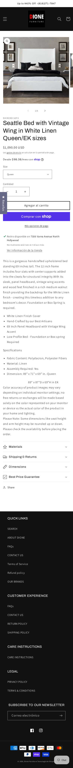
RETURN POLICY (17, 623)
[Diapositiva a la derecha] (45, 111)
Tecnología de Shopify (46, 761)
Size (5, 166)
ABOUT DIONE (16, 537)
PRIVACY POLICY (17, 682)
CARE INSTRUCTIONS (20, 657)
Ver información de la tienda (24, 250)
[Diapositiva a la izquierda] (28, 111)
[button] (5, 19)
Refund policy (16, 573)
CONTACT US (15, 555)
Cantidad (8, 184)
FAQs (10, 546)
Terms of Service (17, 564)
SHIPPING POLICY (18, 632)
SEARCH (12, 528)
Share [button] (11, 487)
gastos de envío (14, 152)
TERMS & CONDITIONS (21, 690)
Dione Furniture (30, 761)
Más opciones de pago (36, 225)
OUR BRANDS (15, 581)
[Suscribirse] (61, 715)
